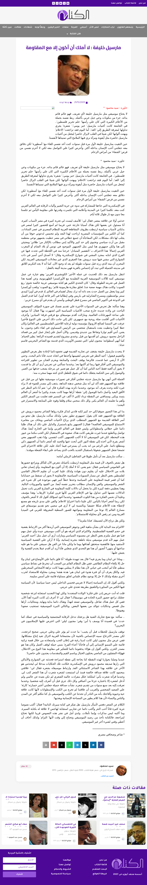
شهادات (28, 27)
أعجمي (83, 27)
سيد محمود (107, 766)
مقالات (17, 27)
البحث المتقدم (99, 869)
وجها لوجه (64, 102)
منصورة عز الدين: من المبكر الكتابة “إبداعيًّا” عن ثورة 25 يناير (113, 800)
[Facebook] (67, 3)
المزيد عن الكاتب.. (107, 776)
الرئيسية (140, 27)
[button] (101, 745)
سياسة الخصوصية (61, 874)
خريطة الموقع (100, 874)
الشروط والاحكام (62, 869)
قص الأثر (94, 27)
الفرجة (74, 27)
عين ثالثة (7, 27)
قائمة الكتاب (130, 3)
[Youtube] (60, 3)
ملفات (65, 27)
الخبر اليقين (54, 27)
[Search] (53, 3)
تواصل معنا (116, 3)
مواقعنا (67, 860)
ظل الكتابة (75, 34)
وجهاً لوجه (40, 27)
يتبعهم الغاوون (125, 27)
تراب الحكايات (108, 27)
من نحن (142, 3)
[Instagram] (57, 3)
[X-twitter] (64, 3)
